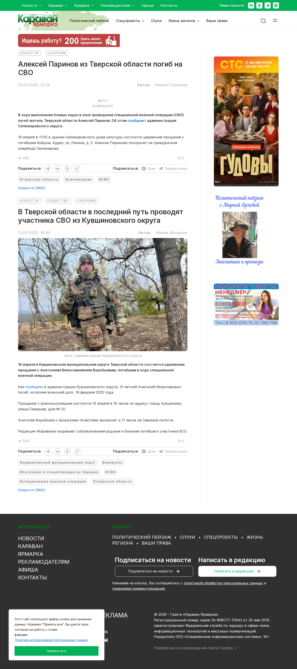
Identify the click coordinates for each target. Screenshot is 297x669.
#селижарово (78, 179)
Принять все (56, 651)
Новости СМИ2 (31, 188)
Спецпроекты (221, 537)
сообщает (137, 120)
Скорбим (56, 53)
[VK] (105, 640)
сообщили (34, 387)
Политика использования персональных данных (51, 640)
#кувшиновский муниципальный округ (58, 462)
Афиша (28, 570)
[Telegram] (268, 5)
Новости (29, 53)
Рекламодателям (43, 562)
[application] (39, 5)
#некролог (112, 462)
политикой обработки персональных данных (223, 583)
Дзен (151, 168)
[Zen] (276, 5)
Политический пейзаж (141, 537)
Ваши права (156, 543)
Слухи (187, 537)
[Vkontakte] (251, 5)
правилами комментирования (138, 588)
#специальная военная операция (53, 481)
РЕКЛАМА (113, 615)
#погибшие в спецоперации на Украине (59, 472)
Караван (30, 546)
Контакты (32, 577)
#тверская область (39, 179)
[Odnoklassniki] (259, 5)
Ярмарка (30, 554)
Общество (58, 201)
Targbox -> (228, 648)
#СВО (104, 179)
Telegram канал (175, 168)
